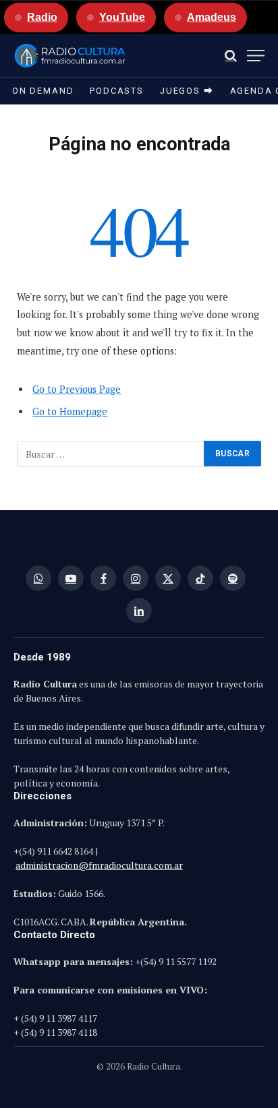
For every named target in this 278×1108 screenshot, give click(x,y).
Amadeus (211, 17)
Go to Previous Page (76, 389)
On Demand (43, 91)
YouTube (122, 17)
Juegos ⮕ (187, 91)
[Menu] (256, 55)
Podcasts (117, 91)
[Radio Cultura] (69, 56)
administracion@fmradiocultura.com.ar (99, 865)
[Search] (231, 55)
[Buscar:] (111, 453)
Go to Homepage (69, 411)
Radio (42, 17)
